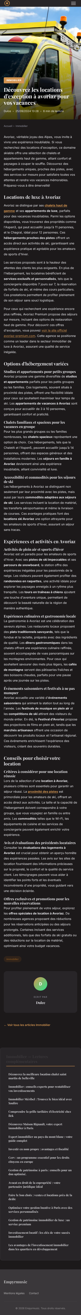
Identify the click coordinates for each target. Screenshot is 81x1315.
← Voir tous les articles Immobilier (27, 1025)
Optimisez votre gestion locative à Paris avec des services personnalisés (40, 1209)
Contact (34, 1293)
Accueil (8, 125)
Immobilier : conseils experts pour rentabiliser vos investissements (39, 1088)
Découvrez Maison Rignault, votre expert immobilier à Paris (35, 1126)
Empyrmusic (15, 1281)
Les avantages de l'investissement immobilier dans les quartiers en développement (38, 1247)
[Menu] (73, 3)
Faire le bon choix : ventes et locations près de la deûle (40, 1197)
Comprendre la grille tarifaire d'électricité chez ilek (39, 1113)
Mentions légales (14, 1293)
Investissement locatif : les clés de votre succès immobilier (39, 1234)
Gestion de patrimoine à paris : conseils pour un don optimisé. (40, 1172)
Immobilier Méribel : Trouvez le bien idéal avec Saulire (40, 1101)
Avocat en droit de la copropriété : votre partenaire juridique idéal (34, 1184)
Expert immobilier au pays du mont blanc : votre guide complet (40, 1139)
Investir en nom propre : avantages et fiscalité (38, 1149)
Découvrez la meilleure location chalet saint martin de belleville (37, 1076)
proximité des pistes (43, 791)
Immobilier (13, 80)
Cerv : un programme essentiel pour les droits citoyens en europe (38, 1159)
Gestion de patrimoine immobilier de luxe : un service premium (39, 1222)
